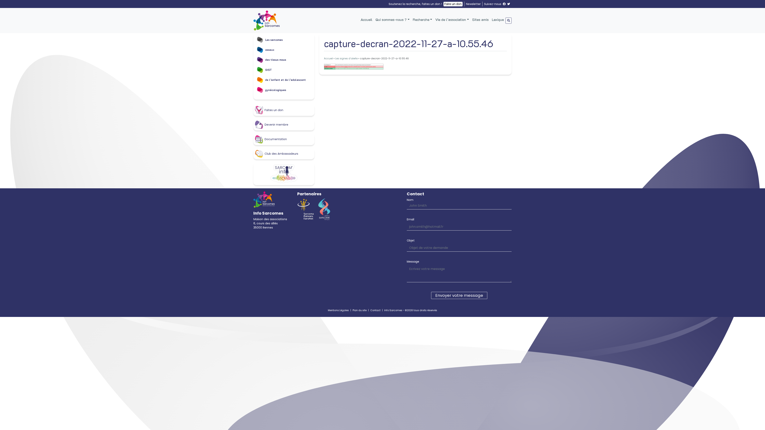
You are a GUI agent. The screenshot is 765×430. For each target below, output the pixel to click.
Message (413, 262)
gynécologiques (275, 90)
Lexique (498, 19)
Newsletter (473, 4)
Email (410, 219)
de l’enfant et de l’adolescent (285, 80)
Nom (410, 200)
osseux (269, 50)
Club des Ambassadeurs (281, 154)
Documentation (276, 139)
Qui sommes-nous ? (391, 19)
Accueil (366, 19)
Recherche (421, 19)
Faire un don (453, 4)
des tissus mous (275, 60)
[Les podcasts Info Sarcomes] (283, 173)
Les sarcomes (274, 40)
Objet (411, 240)
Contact (375, 310)
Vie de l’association (450, 19)
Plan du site (360, 310)
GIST (268, 70)
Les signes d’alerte (346, 58)
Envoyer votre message (459, 295)
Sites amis (480, 19)
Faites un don (274, 110)
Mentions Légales (338, 310)
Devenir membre (276, 125)
